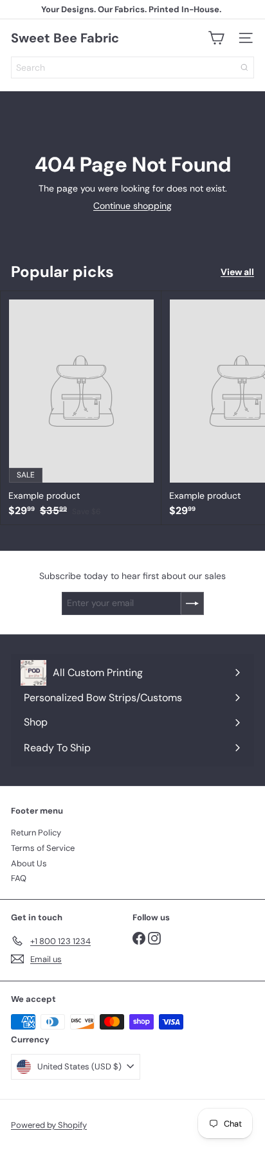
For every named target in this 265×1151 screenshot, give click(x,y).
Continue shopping (132, 205)
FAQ (18, 878)
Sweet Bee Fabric (65, 38)
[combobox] (132, 67)
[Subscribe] (192, 603)
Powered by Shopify (49, 1125)
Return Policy (36, 832)
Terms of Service (43, 848)
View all (237, 272)
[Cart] (216, 38)
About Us (29, 863)
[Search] (244, 67)
